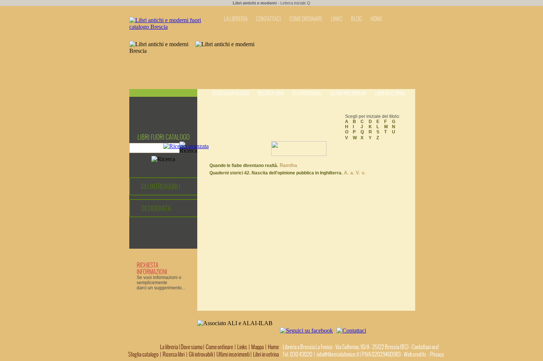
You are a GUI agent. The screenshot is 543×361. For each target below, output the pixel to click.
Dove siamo (191, 347)
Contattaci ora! (425, 347)
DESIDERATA (156, 208)
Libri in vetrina (390, 93)
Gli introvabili (307, 93)
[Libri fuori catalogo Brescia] (168, 27)
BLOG (356, 19)
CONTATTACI (268, 19)
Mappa (257, 347)
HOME (376, 19)
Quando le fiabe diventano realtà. (243, 165)
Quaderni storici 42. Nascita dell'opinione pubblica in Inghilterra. (275, 173)
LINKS (336, 19)
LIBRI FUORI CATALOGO (163, 137)
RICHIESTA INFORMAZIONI (152, 268)
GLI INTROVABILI (160, 186)
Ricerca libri (270, 93)
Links (242, 347)
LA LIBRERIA (235, 19)
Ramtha (287, 165)
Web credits (415, 354)
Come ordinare (219, 347)
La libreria (169, 347)
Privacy (437, 354)
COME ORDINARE (305, 19)
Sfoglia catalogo (230, 93)
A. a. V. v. (353, 173)
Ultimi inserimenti (348, 93)
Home (273, 347)
